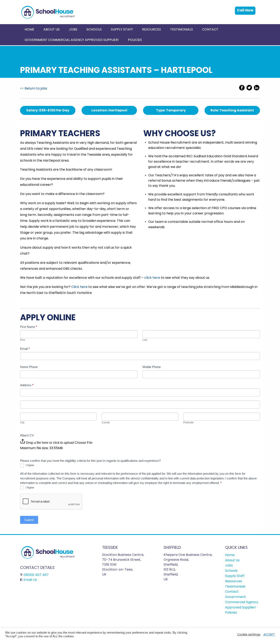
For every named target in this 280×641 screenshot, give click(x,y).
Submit (29, 520)
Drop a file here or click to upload (50, 442)
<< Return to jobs (33, 88)
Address (26, 385)
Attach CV (27, 435)
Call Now (245, 10)
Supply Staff (122, 29)
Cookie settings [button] (248, 634)
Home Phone (29, 367)
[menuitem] (29, 29)
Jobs (73, 29)
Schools (94, 29)
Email (25, 348)
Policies (135, 39)
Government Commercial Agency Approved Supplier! (72, 39)
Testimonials (181, 29)
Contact (210, 29)
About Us (51, 29)
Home (29, 29)
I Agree (29, 465)
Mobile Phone (151, 367)
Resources (151, 29)
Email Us (30, 579)
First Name (28, 326)
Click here (79, 286)
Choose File (83, 442)
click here (152, 277)
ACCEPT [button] (269, 634)
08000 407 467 (36, 574)
